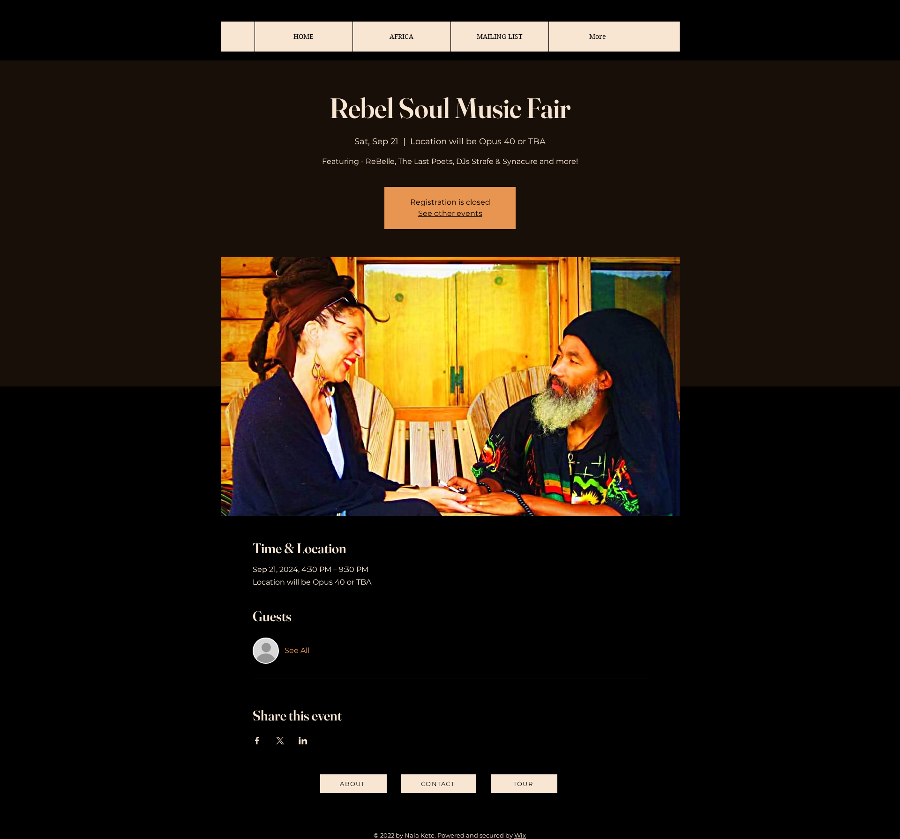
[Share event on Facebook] (257, 740)
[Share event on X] (280, 740)
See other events (450, 213)
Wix (520, 835)
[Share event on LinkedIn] (303, 740)
